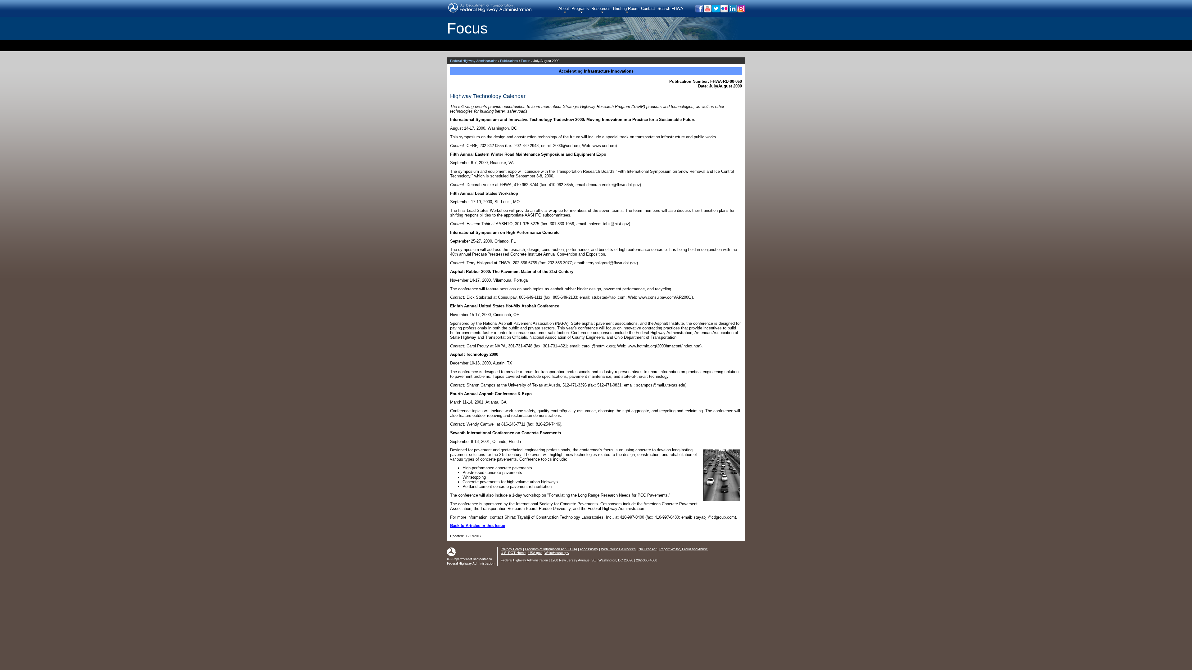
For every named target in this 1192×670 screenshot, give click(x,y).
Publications (509, 61)
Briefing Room (626, 8)
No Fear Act (648, 549)
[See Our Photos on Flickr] (724, 10)
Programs (580, 8)
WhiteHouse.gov (556, 553)
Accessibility (589, 549)
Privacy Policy (511, 549)
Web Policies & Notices (618, 549)
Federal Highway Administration (473, 61)
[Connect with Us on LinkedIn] (732, 10)
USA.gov (535, 553)
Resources (601, 8)
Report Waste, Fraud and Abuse (683, 549)
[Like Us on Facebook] (699, 10)
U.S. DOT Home (513, 553)
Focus (526, 61)
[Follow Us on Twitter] (715, 10)
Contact (648, 8)
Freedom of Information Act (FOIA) (551, 549)
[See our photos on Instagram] (741, 10)
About (563, 8)
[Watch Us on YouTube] (707, 10)
